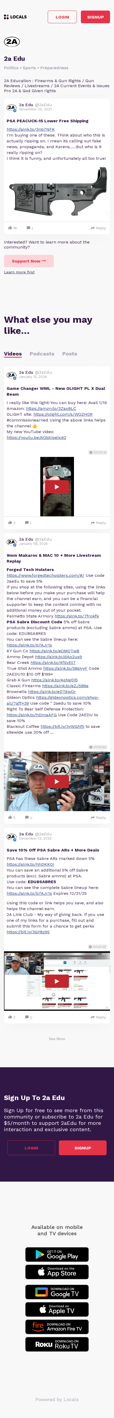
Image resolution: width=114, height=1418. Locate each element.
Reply (101, 228)
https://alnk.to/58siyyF (65, 668)
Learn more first (19, 272)
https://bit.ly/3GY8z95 (28, 931)
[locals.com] (15, 17)
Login (62, 17)
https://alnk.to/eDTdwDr (52, 691)
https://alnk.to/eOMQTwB (54, 650)
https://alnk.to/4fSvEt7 (53, 662)
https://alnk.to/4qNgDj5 (54, 679)
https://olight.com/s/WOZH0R (63, 414)
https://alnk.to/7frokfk (77, 616)
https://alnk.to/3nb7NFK (31, 129)
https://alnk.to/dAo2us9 (58, 656)
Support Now (26, 261)
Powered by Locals (57, 1399)
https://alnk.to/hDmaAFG (32, 714)
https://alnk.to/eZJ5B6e (65, 685)
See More (57, 1039)
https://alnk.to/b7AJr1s (29, 645)
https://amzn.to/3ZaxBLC (51, 408)
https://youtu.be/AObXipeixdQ (36, 437)
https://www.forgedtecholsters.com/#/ (45, 575)
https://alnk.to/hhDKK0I (30, 864)
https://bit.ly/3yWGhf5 (62, 726)
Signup (95, 17)
